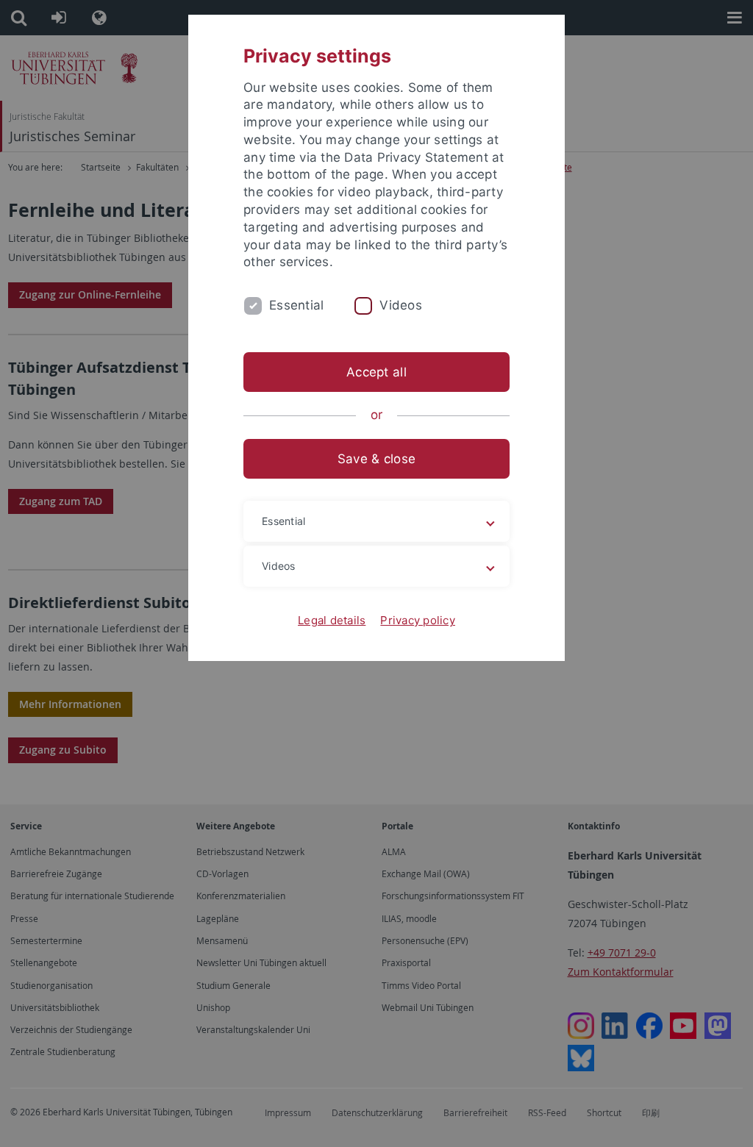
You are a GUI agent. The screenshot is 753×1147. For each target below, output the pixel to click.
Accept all (376, 372)
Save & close (376, 458)
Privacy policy (417, 620)
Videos (400, 305)
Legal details (331, 620)
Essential (296, 305)
